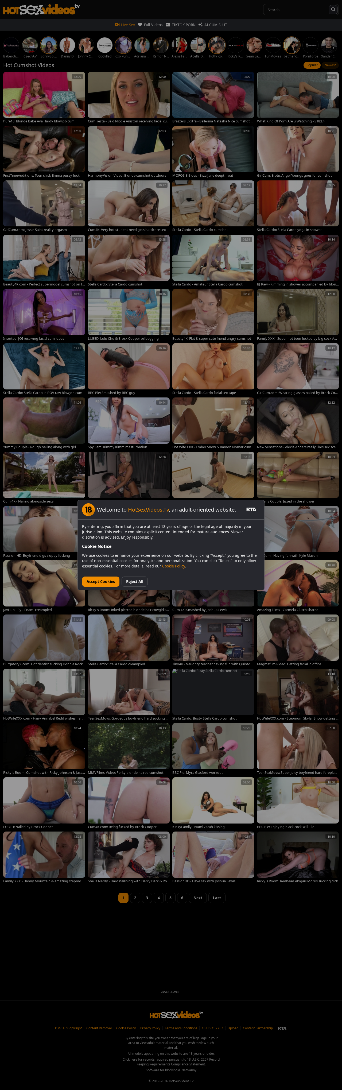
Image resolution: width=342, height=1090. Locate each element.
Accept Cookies (101, 581)
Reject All (134, 581)
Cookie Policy (173, 566)
